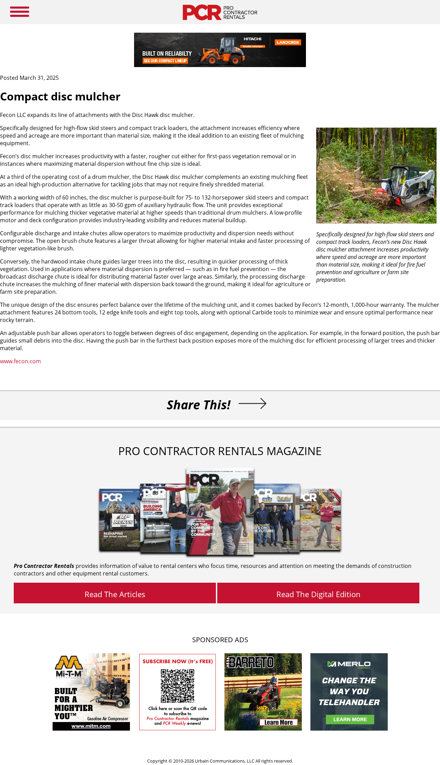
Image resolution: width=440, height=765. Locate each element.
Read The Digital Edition (318, 594)
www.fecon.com (20, 361)
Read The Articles (115, 594)
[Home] (220, 22)
